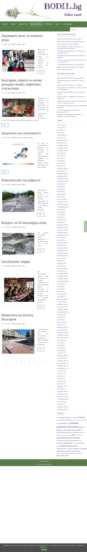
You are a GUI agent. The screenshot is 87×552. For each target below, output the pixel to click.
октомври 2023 (61, 204)
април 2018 (60, 350)
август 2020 (60, 284)
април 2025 (60, 163)
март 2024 (60, 196)
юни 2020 (60, 289)
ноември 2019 (61, 307)
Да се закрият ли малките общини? (68, 44)
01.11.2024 (7, 183)
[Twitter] (85, 227)
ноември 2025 (61, 148)
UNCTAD (58, 417)
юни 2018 (60, 345)
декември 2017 (61, 361)
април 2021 (60, 263)
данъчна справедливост (73, 430)
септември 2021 (62, 255)
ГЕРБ (78, 417)
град (67, 423)
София (58, 420)
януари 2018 (61, 358)
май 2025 (60, 161)
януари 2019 (61, 330)
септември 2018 (62, 337)
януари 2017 (61, 389)
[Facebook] (85, 222)
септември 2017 (62, 368)
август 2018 (60, 340)
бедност (77, 420)
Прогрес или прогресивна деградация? (69, 39)
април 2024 (60, 194)
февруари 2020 (61, 299)
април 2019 (60, 322)
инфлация (68, 443)
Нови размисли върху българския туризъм (70, 41)
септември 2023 (62, 207)
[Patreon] (85, 230)
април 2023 (60, 220)
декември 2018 (61, 332)
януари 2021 (61, 271)
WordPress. (49, 464)
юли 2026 (60, 127)
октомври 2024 (61, 179)
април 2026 (60, 135)
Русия (82, 417)
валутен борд (83, 420)
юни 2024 (60, 189)
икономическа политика (68, 437)
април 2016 (60, 402)
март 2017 (60, 384)
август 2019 (60, 314)
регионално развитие (76, 453)
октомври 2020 (61, 279)
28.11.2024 (7, 136)
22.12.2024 (7, 44)
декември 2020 (61, 273)
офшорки (76, 449)
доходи (67, 432)
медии (58, 446)
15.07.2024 (7, 321)
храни (67, 455)
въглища (62, 423)
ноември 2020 (61, 276)
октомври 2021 (61, 253)
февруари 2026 (61, 140)
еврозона (76, 432)
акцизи (73, 420)
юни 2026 (60, 130)
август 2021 (60, 258)
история (74, 443)
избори (77, 435)
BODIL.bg (46, 461)
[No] (85, 548)
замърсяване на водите (66, 435)
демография (60, 432)
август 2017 (60, 371)
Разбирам (43, 549)
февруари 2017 (61, 386)
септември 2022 (62, 235)
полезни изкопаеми (72, 451)
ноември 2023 (61, 202)
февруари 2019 (61, 327)
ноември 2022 (61, 230)
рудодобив (60, 455)
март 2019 (60, 325)
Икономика (18, 44)
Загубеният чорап (15, 259)
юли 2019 (60, 317)
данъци (74, 423)
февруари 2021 (61, 268)
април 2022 (60, 237)
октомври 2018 (61, 335)
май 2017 (60, 378)
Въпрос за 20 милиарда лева (23, 220)
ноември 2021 (61, 250)
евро (71, 432)
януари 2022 (61, 245)
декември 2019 (61, 304)
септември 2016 (62, 399)
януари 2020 (61, 302)
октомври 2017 (61, 366)
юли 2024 (60, 186)
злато (73, 435)
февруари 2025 (61, 168)
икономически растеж (63, 440)
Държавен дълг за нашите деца (22, 37)
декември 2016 (61, 391)
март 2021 (60, 266)
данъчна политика (67, 426)
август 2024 (60, 184)
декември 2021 (61, 248)
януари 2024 (61, 199)
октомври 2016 (61, 396)
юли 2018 (60, 343)
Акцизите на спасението (21, 132)
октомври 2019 (61, 309)
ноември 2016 (61, 394)
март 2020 (60, 296)
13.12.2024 (7, 92)
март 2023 (60, 222)
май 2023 (60, 217)
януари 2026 (61, 143)
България (74, 417)
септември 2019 (62, 312)
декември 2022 (61, 227)
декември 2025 (61, 145)
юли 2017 (60, 373)
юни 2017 (60, 376)
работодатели (60, 453)
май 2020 (60, 291)
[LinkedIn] (85, 225)
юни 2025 (60, 158)
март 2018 (60, 353)
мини (63, 445)
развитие (67, 453)
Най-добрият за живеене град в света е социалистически (72, 102)
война (57, 423)
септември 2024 (62, 181)
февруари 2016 (61, 407)
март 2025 (60, 166)
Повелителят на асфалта (20, 178)
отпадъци (69, 448)
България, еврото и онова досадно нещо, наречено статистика (21, 83)
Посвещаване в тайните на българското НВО (69, 115)
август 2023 (60, 209)
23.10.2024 (7, 225)
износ (80, 435)
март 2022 (60, 240)
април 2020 (60, 294)
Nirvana (43, 464)
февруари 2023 (61, 225)
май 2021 (60, 261)
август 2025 (60, 153)
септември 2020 (62, 281)
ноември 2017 (61, 363)
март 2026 (60, 138)
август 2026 (60, 125)
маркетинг (80, 443)
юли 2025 (60, 155)
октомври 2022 (61, 232)
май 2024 (60, 191)
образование (61, 449)
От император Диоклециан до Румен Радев (70, 64)
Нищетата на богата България (17, 314)
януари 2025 (61, 171)
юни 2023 (60, 214)
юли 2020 (60, 286)
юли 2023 (60, 212)
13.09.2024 (7, 263)
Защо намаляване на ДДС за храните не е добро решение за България (70, 47)
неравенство (71, 446)
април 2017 (60, 381)
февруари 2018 (61, 355)
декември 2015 (61, 409)
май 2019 (60, 320)
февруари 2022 (61, 243)
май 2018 (60, 348)
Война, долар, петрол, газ (65, 69)
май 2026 (60, 132)
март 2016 (60, 404)
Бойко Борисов (66, 417)
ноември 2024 (61, 176)
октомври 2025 (61, 150)
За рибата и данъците (75, 85)
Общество (25, 136)
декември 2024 (61, 173)
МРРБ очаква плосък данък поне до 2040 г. (70, 67)
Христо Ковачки (66, 420)
